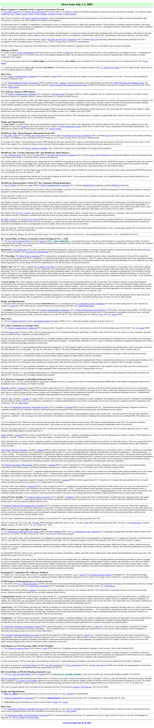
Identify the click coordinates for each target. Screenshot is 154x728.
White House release (86, 306)
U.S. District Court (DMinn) (27, 681)
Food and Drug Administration (36, 252)
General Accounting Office (18, 648)
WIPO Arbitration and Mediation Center (128, 83)
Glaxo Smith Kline (19, 250)
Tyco (12, 14)
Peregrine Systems (55, 14)
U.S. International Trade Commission (90, 304)
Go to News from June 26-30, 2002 (77, 723)
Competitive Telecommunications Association (21, 635)
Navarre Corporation (9, 678)
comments (57, 532)
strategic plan (13, 332)
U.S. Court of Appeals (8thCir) (19, 674)
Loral (101, 314)
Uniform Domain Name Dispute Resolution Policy (68, 85)
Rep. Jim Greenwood (36, 12)
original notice (135, 523)
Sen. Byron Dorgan (30, 665)
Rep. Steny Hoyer (99, 665)
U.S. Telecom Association (109, 68)
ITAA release (71, 711)
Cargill (12, 306)
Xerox (31, 14)
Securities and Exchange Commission (62, 39)
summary (32, 590)
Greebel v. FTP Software (81, 687)
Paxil (148, 250)
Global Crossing (21, 14)
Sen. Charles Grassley (12, 155)
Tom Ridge (77, 709)
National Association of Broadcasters (18, 465)
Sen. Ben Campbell (52, 665)
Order (86, 523)
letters (37, 155)
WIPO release (13, 87)
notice (54, 76)
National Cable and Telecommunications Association (24, 506)
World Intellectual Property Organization (23, 83)
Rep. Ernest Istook (74, 665)
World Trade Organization (39, 586)
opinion (42, 241)
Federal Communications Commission (22, 76)
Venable (23, 126)
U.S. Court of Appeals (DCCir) (20, 241)
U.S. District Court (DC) (45, 267)
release (67, 53)
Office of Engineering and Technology (91, 310)
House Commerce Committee (36, 18)
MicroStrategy (71, 14)
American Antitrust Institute (100, 575)
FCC (64, 382)
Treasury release (55, 129)
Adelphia (43, 14)
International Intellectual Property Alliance (24, 532)
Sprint (3, 435)
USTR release (109, 586)
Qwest (36, 14)
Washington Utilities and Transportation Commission (28, 715)
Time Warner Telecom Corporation (14, 450)
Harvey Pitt (94, 39)
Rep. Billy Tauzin (11, 12)
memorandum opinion (42, 321)
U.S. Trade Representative (28, 584)
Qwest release (33, 717)
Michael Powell (89, 185)
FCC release (112, 314)
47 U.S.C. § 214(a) (23, 213)
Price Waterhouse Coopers (71, 126)
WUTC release (18, 717)
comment (21, 388)
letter (43, 39)
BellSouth (5, 388)
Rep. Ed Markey (10, 185)
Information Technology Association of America (31, 407)
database (63, 83)
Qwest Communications (26, 53)
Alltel (56, 702)
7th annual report (57, 94)
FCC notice (140, 328)
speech (82, 575)
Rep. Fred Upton (30, 219)
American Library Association (39, 497)
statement (70, 694)
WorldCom (5, 14)
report (45, 648)
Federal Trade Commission (29, 256)
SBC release (23, 403)
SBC (10, 399)
